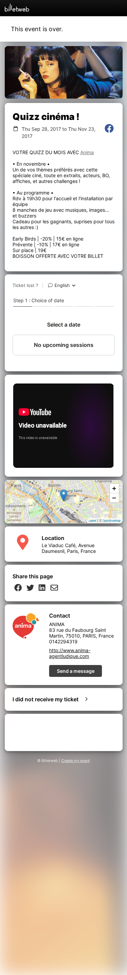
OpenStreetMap (112, 520)
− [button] (114, 498)
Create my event (75, 761)
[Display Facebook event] (109, 132)
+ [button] (114, 488)
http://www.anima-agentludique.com (69, 653)
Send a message (75, 671)
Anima (87, 152)
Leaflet (92, 520)
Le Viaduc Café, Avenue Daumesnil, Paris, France (69, 548)
